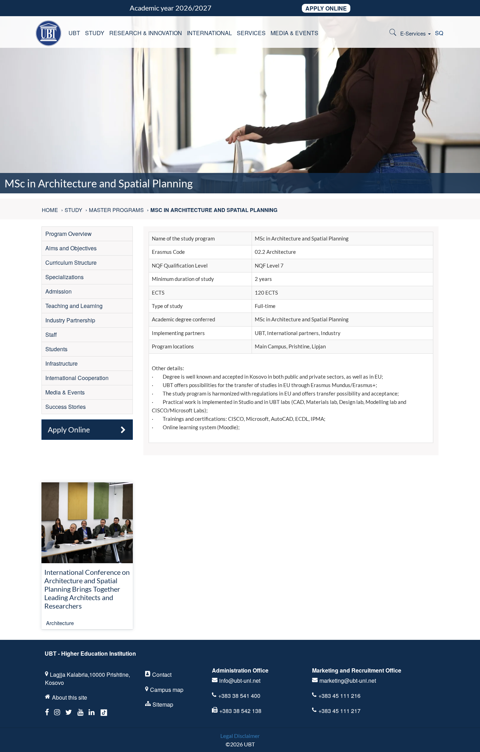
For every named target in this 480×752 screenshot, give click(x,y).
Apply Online (69, 429)
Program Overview (68, 234)
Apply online (326, 8)
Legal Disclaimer (240, 735)
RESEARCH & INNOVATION (145, 33)
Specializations (64, 277)
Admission (58, 291)
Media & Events (65, 392)
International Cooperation (77, 378)
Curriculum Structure (71, 262)
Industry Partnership (70, 320)
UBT (74, 33)
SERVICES (251, 33)
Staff (51, 334)
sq (439, 33)
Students (56, 349)
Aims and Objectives (71, 248)
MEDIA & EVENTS (294, 33)
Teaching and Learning (74, 306)
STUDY (94, 33)
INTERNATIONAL (209, 33)
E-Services (413, 33)
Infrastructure (61, 363)
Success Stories (65, 407)
